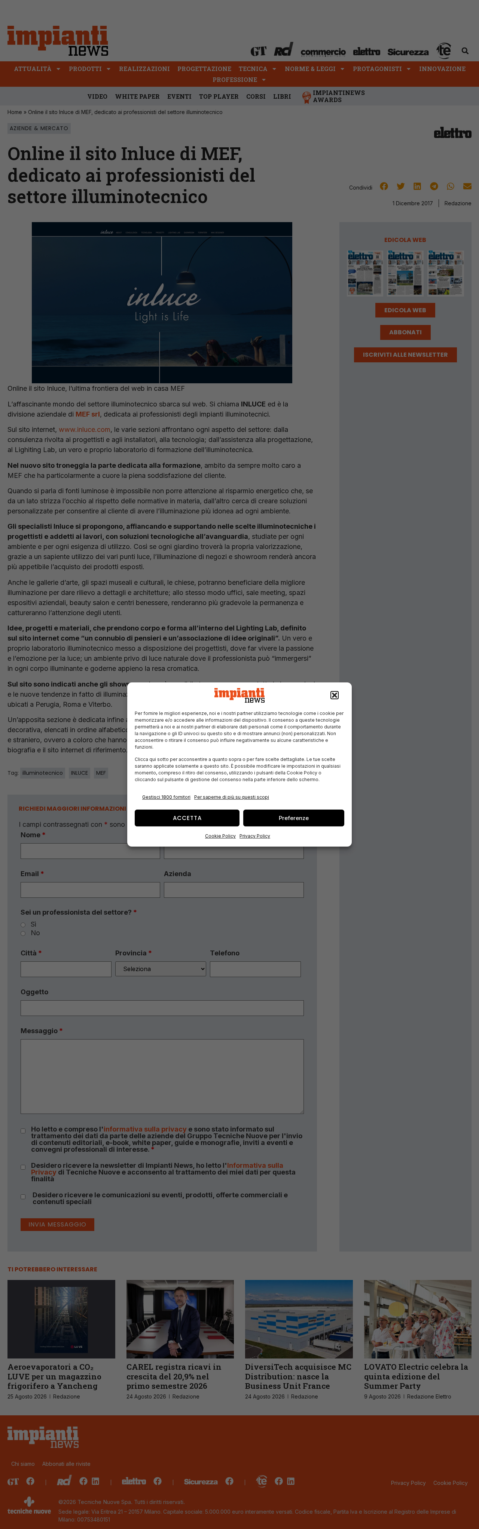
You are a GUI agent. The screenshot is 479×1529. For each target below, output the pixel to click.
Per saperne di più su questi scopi (231, 797)
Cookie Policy (220, 836)
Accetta (187, 818)
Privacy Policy (255, 836)
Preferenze (294, 818)
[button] (334, 695)
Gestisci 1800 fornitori (166, 797)
